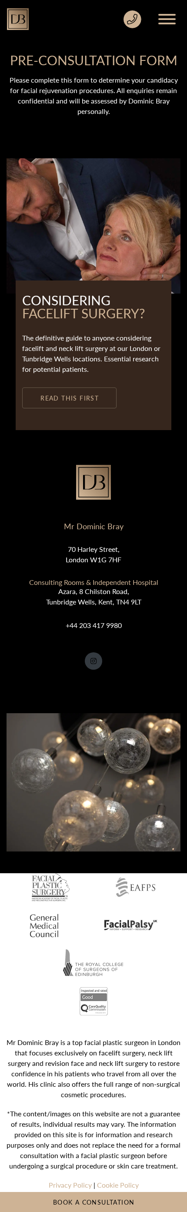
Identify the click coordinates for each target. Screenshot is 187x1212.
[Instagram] (93, 661)
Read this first (69, 398)
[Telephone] (132, 19)
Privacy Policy (70, 1185)
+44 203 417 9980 (94, 625)
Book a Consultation (94, 1202)
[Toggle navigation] (169, 19)
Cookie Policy (118, 1185)
